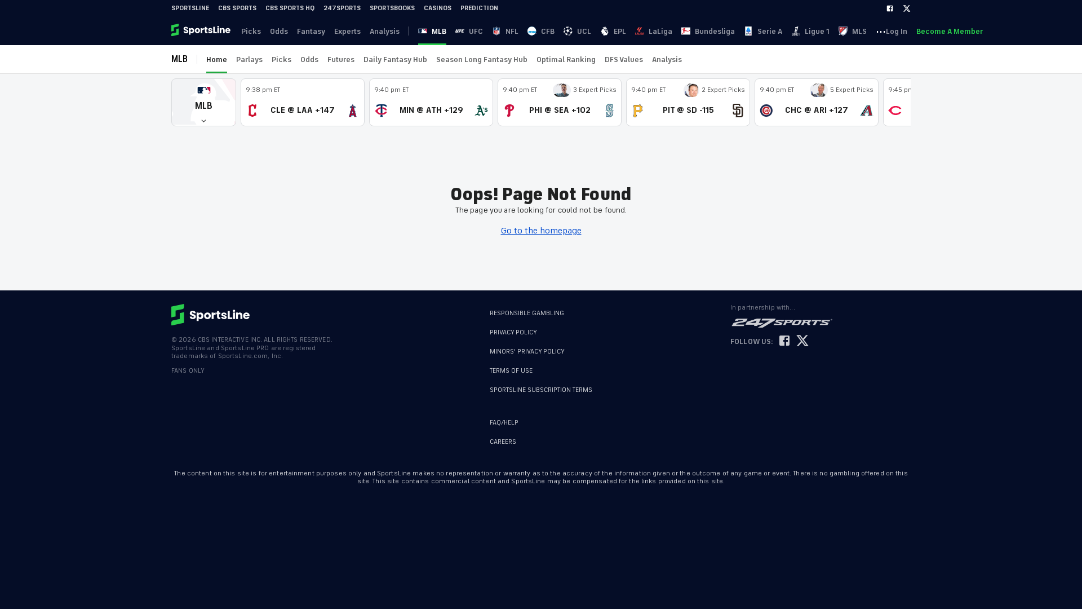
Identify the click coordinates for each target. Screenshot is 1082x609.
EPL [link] (620, 31)
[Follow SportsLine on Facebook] (784, 341)
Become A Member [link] (949, 31)
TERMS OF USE (511, 371)
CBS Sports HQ (289, 8)
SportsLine (190, 8)
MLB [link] (439, 31)
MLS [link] (859, 31)
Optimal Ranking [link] (566, 59)
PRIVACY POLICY (513, 332)
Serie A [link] (769, 31)
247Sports (342, 8)
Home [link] (216, 59)
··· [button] (881, 31)
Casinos (437, 8)
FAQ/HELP (504, 422)
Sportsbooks (392, 8)
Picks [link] (251, 31)
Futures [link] (340, 59)
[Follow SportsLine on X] (802, 341)
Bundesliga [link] (715, 31)
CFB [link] (548, 31)
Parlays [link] (249, 59)
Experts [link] (347, 31)
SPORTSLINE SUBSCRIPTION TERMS (541, 390)
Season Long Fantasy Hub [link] (481, 59)
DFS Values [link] (624, 59)
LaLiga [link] (660, 31)
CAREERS (503, 442)
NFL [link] (511, 31)
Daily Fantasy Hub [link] (395, 59)
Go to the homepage (541, 230)
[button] (203, 102)
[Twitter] (907, 8)
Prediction (479, 8)
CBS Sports (237, 8)
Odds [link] (279, 31)
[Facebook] (890, 8)
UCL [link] (584, 31)
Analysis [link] (385, 31)
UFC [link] (476, 31)
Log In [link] (896, 31)
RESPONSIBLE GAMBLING (527, 313)
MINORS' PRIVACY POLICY (527, 351)
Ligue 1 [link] (817, 31)
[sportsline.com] (201, 31)
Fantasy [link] (311, 31)
